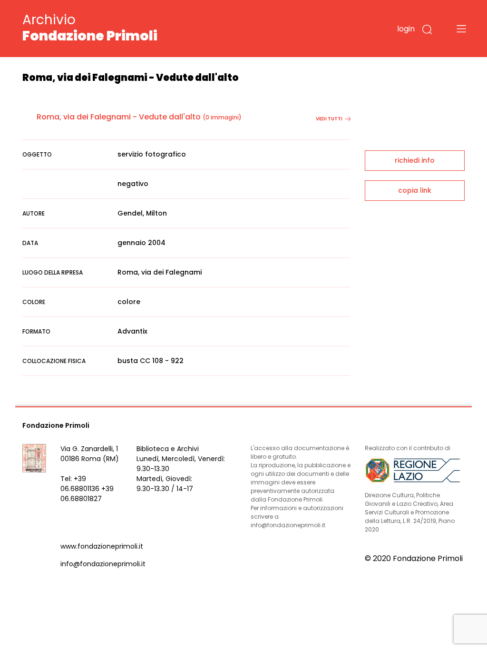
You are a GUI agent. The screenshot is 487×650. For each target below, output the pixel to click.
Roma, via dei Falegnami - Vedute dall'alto (119, 116)
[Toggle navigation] (461, 28)
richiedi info (415, 160)
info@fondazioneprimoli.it (103, 564)
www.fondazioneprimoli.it (101, 546)
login (406, 28)
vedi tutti (329, 118)
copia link (414, 190)
